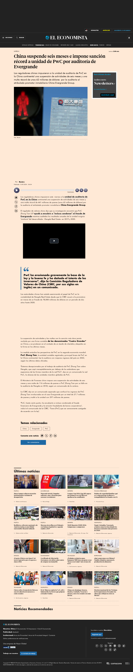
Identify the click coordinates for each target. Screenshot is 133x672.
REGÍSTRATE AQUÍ (107, 95)
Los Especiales (45, 491)
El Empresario (31, 629)
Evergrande (36, 429)
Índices (101, 45)
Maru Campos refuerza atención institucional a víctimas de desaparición (25, 495)
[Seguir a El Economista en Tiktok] (115, 650)
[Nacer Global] (9, 647)
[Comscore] (114, 663)
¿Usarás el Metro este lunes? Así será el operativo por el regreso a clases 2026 (25, 560)
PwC (46, 429)
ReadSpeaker (70, 191)
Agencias (80, 566)
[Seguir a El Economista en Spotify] (115, 646)
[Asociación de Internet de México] (127, 663)
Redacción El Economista (21, 566)
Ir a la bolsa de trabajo (28, 653)
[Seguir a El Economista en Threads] (110, 650)
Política (16, 491)
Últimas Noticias (27, 45)
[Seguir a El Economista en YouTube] (110, 646)
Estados (16, 555)
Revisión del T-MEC (67, 45)
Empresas (16, 51)
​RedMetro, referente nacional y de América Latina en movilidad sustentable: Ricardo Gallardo (26, 527)
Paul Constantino (73, 566)
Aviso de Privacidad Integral (38, 635)
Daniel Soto (72, 501)
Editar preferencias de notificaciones (15, 638)
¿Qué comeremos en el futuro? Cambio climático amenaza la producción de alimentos (104, 560)
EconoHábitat (45, 555)
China (25, 429)
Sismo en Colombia (52, 45)
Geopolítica (98, 522)
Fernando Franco (100, 501)
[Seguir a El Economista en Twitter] (101, 646)
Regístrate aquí (96, 634)
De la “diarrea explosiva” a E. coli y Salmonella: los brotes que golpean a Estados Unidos (53, 591)
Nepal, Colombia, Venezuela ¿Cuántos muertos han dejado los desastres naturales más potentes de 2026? (106, 527)
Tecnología (71, 555)
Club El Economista (44, 629)
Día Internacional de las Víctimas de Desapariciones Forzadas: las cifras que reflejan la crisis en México (106, 592)
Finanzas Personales (100, 491)
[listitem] (16, 190)
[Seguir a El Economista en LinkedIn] (106, 646)
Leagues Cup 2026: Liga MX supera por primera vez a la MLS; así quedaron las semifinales (79, 495)
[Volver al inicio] (42, 624)
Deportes (70, 491)
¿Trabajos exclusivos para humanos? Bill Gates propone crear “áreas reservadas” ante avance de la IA (79, 560)
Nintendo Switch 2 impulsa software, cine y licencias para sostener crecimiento (51, 495)
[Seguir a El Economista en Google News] (106, 650)
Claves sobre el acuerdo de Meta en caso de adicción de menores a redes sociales (26, 591)
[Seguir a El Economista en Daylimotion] (124, 646)
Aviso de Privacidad (21, 635)
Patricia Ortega (46, 501)
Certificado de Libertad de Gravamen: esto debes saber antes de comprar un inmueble (52, 560)
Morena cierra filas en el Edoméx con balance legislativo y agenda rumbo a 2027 (52, 527)
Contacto (52, 635)
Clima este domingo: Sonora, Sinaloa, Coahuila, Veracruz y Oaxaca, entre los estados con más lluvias (79, 592)
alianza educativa (82, 45)
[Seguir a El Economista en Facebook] (97, 646)
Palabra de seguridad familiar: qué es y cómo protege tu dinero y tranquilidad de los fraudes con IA (106, 495)
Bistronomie (98, 555)
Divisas (108, 45)
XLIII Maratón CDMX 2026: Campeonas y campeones (77, 526)
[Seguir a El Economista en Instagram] (119, 646)
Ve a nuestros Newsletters (99, 89)
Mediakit (16, 632)
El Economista (21, 629)
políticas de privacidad (110, 638)
